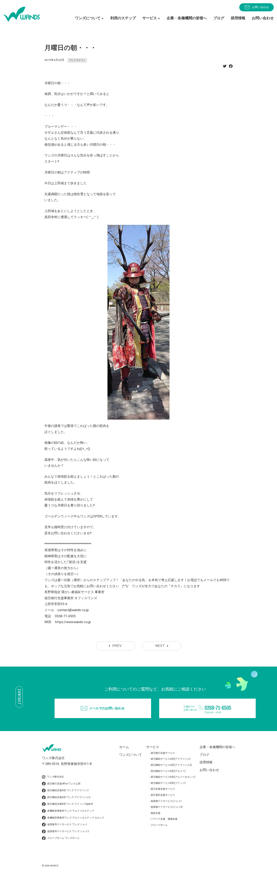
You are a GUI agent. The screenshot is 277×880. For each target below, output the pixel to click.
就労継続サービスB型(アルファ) (168, 771)
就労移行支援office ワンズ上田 (64, 783)
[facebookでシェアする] (231, 67)
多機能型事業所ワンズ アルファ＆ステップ (70, 810)
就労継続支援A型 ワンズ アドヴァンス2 (68, 797)
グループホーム (159, 825)
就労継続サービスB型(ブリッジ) (168, 783)
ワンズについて (130, 755)
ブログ (218, 18)
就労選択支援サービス (163, 795)
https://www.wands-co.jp (73, 622)
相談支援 (155, 813)
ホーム (124, 747)
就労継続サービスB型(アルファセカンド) (173, 777)
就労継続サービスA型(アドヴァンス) (170, 758)
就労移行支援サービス (163, 753)
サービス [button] (149, 18)
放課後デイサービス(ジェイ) (166, 801)
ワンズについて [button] (88, 18)
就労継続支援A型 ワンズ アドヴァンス (68, 790)
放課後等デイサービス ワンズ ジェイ (67, 824)
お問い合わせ (260, 7)
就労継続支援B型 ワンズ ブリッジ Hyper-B (70, 803)
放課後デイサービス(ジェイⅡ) (167, 807)
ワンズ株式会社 (55, 776)
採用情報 (238, 18)
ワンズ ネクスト (77, 60)
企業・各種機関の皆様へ (187, 18)
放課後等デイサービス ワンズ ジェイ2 (68, 831)
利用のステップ (123, 18)
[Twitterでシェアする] (225, 67)
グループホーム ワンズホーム (63, 838)
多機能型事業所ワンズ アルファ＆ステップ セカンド (75, 817)
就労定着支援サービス (163, 788)
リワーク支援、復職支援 (164, 819)
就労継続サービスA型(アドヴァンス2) (171, 765)
